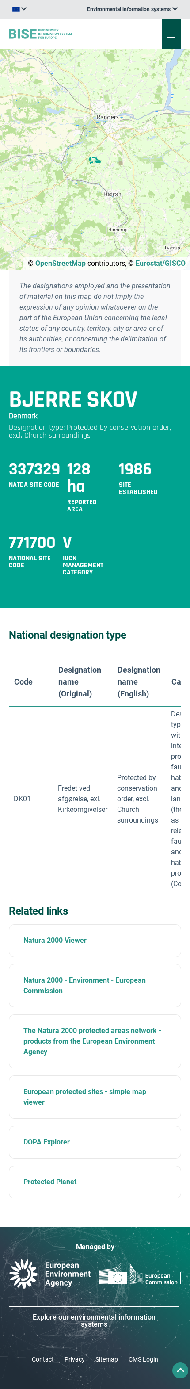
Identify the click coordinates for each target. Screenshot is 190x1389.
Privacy (75, 1359)
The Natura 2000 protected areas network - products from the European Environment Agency (92, 1041)
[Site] (64, 33)
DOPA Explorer (46, 1142)
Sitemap (106, 1359)
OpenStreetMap (60, 263)
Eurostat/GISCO (161, 263)
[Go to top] (180, 1370)
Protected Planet (49, 1182)
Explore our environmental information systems (94, 1320)
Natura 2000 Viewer (55, 940)
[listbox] (132, 9)
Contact (43, 1359)
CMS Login (143, 1359)
